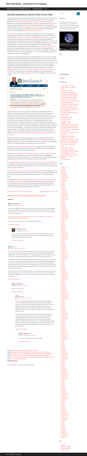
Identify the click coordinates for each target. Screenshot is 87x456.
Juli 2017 (63, 341)
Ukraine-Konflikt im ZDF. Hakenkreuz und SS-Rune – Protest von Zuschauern (33, 153)
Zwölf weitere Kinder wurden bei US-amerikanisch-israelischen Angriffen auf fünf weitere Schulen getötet (69, 109)
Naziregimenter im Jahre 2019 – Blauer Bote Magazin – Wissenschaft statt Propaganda (31, 352)
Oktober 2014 (64, 397)
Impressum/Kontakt (38, 8)
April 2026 (63, 170)
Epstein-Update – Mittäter (67, 147)
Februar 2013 (64, 430)
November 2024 (64, 195)
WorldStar (18, 454)
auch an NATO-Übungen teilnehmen (46, 46)
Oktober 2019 (64, 296)
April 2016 (63, 366)
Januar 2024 (63, 210)
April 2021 (63, 266)
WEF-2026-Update (65, 159)
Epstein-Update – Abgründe (67, 137)
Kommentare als (65, 448)
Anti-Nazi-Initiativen (40, 21)
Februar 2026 (64, 174)
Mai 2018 (63, 324)
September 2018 (65, 318)
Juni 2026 (63, 169)
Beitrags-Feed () (65, 446)
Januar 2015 (63, 392)
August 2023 (64, 219)
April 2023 (63, 226)
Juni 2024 (63, 202)
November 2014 (64, 395)
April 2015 (63, 386)
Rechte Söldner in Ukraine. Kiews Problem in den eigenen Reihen (25, 171)
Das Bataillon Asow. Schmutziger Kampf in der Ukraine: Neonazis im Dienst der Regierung (32, 162)
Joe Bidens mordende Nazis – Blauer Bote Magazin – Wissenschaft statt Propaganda (30, 355)
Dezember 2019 (64, 293)
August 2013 (64, 420)
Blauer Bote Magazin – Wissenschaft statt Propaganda (26, 3)
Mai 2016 (63, 365)
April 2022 (63, 246)
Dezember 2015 (64, 373)
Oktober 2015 (64, 376)
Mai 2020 (63, 284)
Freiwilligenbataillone (44, 139)
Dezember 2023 (64, 212)
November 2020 (64, 274)
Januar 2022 (63, 251)
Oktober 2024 (64, 197)
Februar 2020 (64, 289)
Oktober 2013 (64, 417)
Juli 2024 (63, 200)
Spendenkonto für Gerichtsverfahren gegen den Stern (21, 191)
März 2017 (63, 348)
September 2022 (65, 237)
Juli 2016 (63, 361)
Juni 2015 (63, 383)
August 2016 (64, 360)
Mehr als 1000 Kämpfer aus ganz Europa (31, 27)
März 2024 (63, 207)
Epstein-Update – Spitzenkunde (68, 136)
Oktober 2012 (64, 437)
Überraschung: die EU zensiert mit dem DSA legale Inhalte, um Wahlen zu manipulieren (69, 156)
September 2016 (65, 358)
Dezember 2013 (64, 413)
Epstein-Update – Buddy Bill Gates (68, 97)
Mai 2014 (63, 405)
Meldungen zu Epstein (66, 122)
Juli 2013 (63, 422)
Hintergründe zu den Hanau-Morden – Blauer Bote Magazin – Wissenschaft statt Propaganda (32, 353)
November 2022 (64, 234)
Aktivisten (30, 21)
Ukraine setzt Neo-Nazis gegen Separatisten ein (24, 146)
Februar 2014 (64, 410)
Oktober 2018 (64, 316)
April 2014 (63, 407)
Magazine (25, 21)
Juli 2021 (63, 261)
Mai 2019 (63, 304)
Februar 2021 (64, 269)
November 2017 (64, 334)
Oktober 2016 (64, 356)
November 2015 (64, 375)
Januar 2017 (63, 351)
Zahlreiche (17, 21)
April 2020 (63, 286)
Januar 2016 (63, 371)
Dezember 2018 (64, 313)
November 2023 (64, 214)
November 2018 (64, 314)
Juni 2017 (63, 343)
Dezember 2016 (64, 353)
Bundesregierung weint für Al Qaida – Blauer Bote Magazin (24, 350)
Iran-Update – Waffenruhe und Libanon (69, 95)
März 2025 (63, 189)
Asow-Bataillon (12, 34)
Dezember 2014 (64, 393)
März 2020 (63, 288)
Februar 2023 (64, 229)
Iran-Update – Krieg (65, 121)
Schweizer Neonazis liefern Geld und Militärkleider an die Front (33, 37)
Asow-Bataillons (53, 23)
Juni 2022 (63, 242)
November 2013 (64, 415)
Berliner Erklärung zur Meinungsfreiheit (69, 94)
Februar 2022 (64, 249)
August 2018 (64, 319)
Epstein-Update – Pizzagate (67, 149)
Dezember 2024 (64, 194)
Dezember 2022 (64, 232)
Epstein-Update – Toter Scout (67, 85)
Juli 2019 (63, 301)
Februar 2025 (64, 190)
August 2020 (64, 279)
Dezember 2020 (64, 272)
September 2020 (65, 278)
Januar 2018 (63, 331)
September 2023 (65, 217)
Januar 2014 (63, 412)
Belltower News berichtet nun (14, 111)
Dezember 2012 (64, 433)
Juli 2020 (63, 281)
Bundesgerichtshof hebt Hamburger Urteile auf (18, 8)
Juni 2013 (63, 423)
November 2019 (64, 294)
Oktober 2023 (64, 216)
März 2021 (63, 267)
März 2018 (63, 328)
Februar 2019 (64, 309)
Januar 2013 (63, 432)
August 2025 (64, 180)
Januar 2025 (63, 192)
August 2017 (64, 340)
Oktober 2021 (64, 256)
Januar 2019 (63, 311)
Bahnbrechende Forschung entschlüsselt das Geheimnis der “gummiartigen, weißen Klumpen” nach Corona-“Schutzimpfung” (69, 141)
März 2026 (63, 172)
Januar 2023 (63, 231)
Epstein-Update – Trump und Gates (69, 105)
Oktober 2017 (64, 336)
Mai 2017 (63, 345)
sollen (42, 27)
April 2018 (63, 326)
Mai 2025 (63, 185)
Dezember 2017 (64, 333)
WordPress (12, 454)
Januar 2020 (63, 291)
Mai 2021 (63, 264)
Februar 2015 (64, 390)
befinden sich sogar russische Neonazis (32, 30)
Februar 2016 (64, 370)
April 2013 (63, 427)
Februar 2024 (64, 209)
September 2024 (65, 199)
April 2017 (63, 346)
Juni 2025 (63, 184)
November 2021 (64, 254)
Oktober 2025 (64, 179)
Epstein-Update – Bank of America (68, 92)
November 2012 (64, 435)
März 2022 (63, 247)
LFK (46, 8)
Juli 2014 (63, 402)
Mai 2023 (63, 224)
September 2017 (65, 338)
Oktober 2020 (64, 276)
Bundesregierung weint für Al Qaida (47, 191)
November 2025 (64, 177)
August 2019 (64, 299)
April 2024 (63, 205)
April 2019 (63, 306)
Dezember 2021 (64, 252)
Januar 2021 (63, 271)
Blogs (21, 21)
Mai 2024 (63, 204)
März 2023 (63, 227)
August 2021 (64, 259)
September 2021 (65, 257)
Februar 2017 (64, 350)
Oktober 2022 (64, 236)
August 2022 (64, 239)
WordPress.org (64, 450)
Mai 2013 (63, 425)
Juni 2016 (63, 363)
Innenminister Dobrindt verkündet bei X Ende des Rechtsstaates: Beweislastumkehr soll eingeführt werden (69, 129)
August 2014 (64, 400)
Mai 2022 (63, 244)
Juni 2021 (63, 262)
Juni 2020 (63, 283)
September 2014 (65, 398)
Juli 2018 (63, 321)
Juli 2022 (63, 241)
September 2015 (65, 378)
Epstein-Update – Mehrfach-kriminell (69, 99)
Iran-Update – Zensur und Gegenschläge (70, 104)
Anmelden (63, 445)
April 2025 (63, 187)
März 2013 (63, 428)
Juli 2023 (63, 220)
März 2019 (63, 308)
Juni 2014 (63, 403)
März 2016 (63, 368)
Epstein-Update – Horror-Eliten (68, 152)
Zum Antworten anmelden (13, 224)
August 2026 (64, 167)
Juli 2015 (63, 381)
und (34, 21)
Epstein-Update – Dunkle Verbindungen (69, 151)
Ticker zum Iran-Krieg (66, 119)
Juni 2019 (63, 303)
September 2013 (65, 418)
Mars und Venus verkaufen (67, 90)
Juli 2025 (63, 182)
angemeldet (14, 365)
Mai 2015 (63, 385)
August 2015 (64, 380)
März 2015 (63, 388)
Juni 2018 (63, 323)
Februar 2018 (64, 330)
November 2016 (64, 355)
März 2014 (63, 408)
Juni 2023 (63, 222)
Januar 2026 (63, 175)
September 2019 (65, 298)
